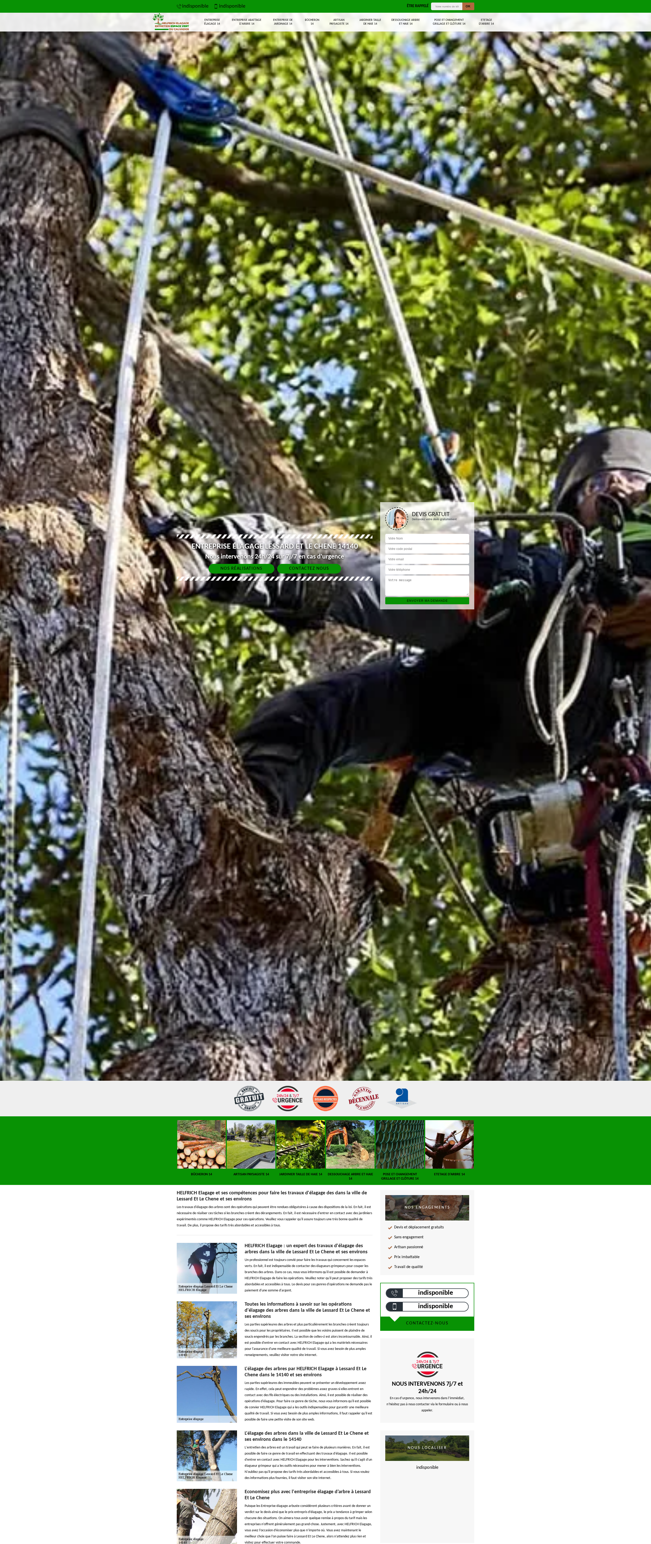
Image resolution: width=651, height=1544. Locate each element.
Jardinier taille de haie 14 (370, 22)
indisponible (195, 6)
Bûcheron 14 (312, 22)
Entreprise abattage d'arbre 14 (246, 22)
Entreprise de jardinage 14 (283, 22)
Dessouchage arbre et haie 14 (405, 22)
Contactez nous (309, 568)
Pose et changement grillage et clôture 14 (449, 22)
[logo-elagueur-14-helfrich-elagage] (170, 22)
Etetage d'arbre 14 (486, 22)
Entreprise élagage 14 (212, 22)
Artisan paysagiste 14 (339, 22)
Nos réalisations (241, 568)
